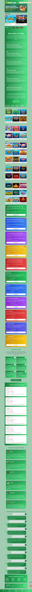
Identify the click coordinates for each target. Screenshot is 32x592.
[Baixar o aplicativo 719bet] (16, 8)
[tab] (8, 106)
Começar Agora (16, 268)
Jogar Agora (16, 281)
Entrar (21, 2)
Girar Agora (16, 255)
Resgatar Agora (16, 214)
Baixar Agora (16, 101)
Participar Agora (16, 228)
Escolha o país (25, 0)
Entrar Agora (16, 242)
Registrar (25, 2)
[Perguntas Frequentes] (31, 582)
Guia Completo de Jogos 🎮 (16, 380)
